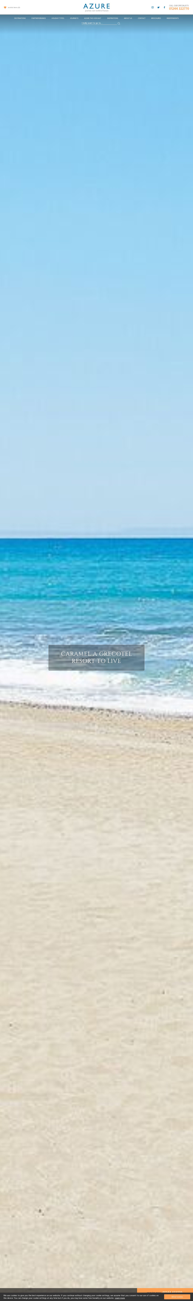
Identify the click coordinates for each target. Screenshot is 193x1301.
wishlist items (14, 7)
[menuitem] (20, 18)
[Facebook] (164, 7)
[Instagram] (153, 7)
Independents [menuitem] (173, 18)
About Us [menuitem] (128, 18)
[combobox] (99, 23)
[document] (96, 1296)
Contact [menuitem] (141, 18)
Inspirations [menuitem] (112, 18)
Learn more (120, 1298)
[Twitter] (158, 7)
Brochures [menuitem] (156, 18)
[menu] (96, 19)
